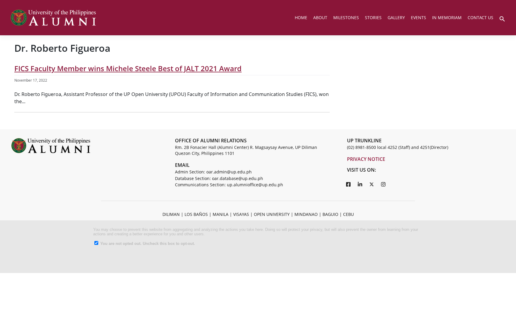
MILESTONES (346, 17)
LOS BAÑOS (196, 214)
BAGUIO (330, 214)
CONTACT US (480, 17)
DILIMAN (171, 214)
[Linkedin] (360, 184)
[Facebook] (348, 184)
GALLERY (396, 17)
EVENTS (418, 17)
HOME (301, 17)
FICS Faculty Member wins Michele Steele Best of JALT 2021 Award (128, 68)
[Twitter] (371, 184)
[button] (502, 18)
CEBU (348, 214)
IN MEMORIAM (447, 17)
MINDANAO (306, 214)
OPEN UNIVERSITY (272, 214)
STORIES (373, 17)
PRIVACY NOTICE (366, 159)
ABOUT (320, 17)
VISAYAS (241, 214)
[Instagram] (383, 184)
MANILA (220, 214)
